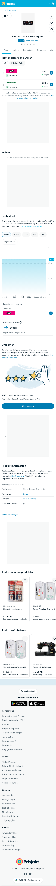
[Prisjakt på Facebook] (25, 873)
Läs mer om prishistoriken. (31, 226)
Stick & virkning (10, 10)
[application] (28, 273)
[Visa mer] (4, 73)
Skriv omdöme (32, 40)
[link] (16, 599)
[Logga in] (52, 3)
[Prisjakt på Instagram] (30, 873)
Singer (26, 494)
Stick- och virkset (28, 44)
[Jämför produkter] (51, 29)
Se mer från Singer (10, 514)
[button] (7, 15)
